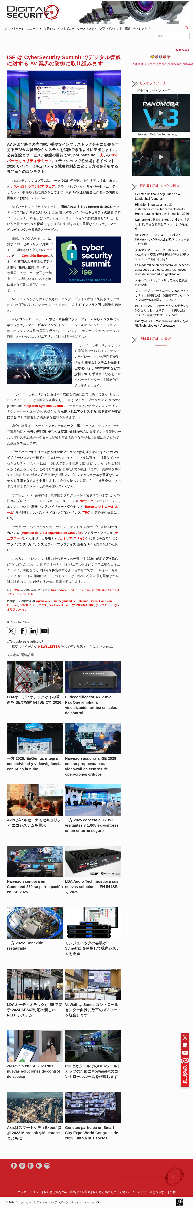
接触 (173, 1192)
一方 (100, 155)
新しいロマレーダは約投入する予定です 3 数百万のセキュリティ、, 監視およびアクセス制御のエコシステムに (162, 310)
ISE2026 (81, 605)
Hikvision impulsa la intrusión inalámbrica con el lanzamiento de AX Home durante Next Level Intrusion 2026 (162, 209)
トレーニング (86, 589)
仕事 (97, 589)
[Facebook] (22, 630)
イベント (73, 589)
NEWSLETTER (49, 646)
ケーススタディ (87, 28)
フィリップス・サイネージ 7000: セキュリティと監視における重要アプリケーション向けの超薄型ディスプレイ (162, 295)
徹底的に (49, 28)
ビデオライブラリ (152, 83)
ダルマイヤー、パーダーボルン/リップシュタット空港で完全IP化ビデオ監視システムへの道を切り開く (162, 254)
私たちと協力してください (111, 1192)
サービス (28, 594)
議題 (128, 28)
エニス (42, 605)
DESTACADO (58, 589)
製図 (16, 589)
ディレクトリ (141, 28)
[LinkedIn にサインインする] (185, 1045)
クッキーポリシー (29, 1192)
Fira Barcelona (58, 605)
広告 (73, 1192)
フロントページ (15, 28)
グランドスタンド (111, 28)
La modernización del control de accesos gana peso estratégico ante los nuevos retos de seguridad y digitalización (162, 270)
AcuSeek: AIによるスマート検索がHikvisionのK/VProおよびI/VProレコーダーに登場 (162, 239)
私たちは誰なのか (56, 1192)
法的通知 (84, 1192)
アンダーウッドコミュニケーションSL (77, 1202)
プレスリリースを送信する (149, 1192)
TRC (91, 605)
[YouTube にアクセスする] (185, 1053)
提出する (186, 28)
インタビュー (66, 28)
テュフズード (104, 605)
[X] (11, 630)
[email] (44, 630)
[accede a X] (185, 1038)
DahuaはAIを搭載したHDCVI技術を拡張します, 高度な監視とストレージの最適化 (162, 224)
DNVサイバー (28, 605)
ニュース (33, 28)
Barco (94, 601)
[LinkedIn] (33, 630)
